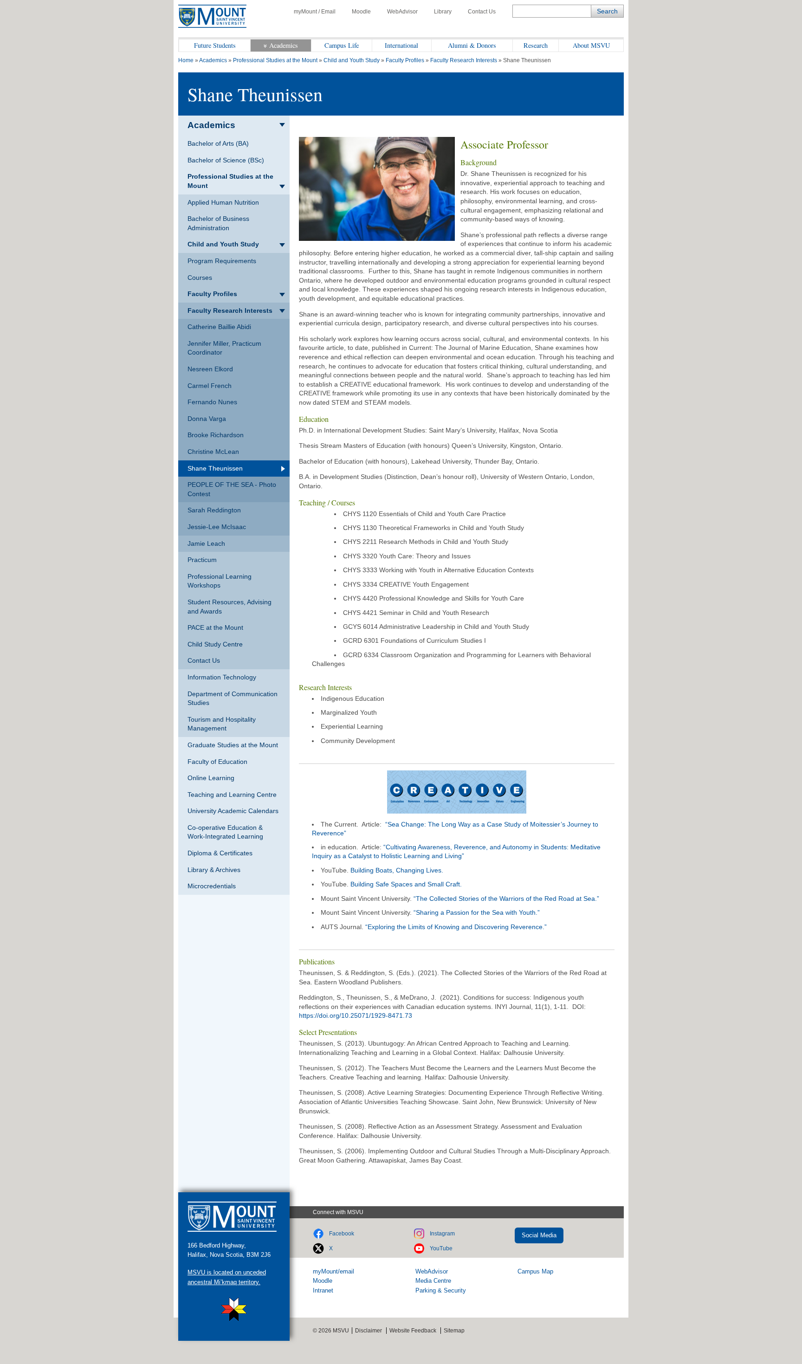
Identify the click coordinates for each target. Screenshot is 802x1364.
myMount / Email (315, 11)
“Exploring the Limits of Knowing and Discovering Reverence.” (456, 927)
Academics (283, 45)
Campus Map (535, 1271)
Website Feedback (412, 1330)
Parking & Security (440, 1290)
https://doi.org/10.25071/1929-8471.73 (355, 1015)
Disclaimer (368, 1330)
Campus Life (341, 45)
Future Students (215, 45)
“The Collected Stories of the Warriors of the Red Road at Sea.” (506, 898)
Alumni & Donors (472, 45)
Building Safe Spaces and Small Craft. (406, 884)
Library (443, 11)
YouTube (441, 1248)
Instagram (442, 1233)
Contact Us (482, 11)
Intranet (323, 1290)
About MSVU (591, 45)
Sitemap (454, 1330)
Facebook (341, 1233)
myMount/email (333, 1271)
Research (536, 45)
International (401, 45)
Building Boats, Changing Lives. (396, 870)
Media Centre (433, 1280)
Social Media (539, 1235)
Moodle (361, 11)
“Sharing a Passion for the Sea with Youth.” (477, 912)
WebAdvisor (402, 11)
